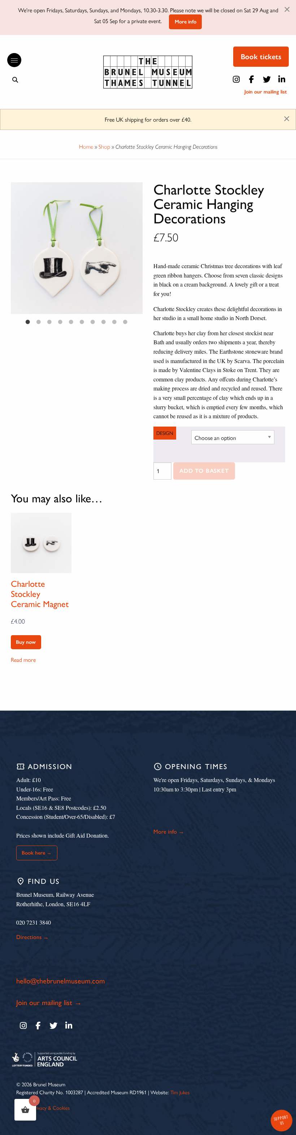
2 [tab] (38, 322)
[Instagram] (236, 79)
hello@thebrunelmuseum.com (60, 981)
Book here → (37, 853)
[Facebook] (251, 79)
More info (185, 21)
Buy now (26, 642)
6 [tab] (82, 322)
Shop (104, 146)
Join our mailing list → (49, 1002)
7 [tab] (92, 322)
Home (86, 146)
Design (164, 432)
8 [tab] (103, 322)
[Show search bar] (15, 80)
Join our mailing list (265, 91)
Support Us (280, 1120)
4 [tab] (60, 322)
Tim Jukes (180, 1092)
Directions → (32, 937)
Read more (23, 659)
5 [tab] (71, 322)
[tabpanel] (77, 248)
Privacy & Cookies (51, 1107)
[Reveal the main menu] (10, 60)
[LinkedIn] (282, 79)
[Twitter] (267, 79)
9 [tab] (114, 322)
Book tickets (261, 56)
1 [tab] (27, 322)
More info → (168, 831)
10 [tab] (125, 322)
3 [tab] (49, 322)
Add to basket (203, 470)
